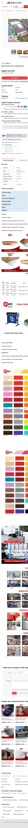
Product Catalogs (22, 776)
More (2, 817)
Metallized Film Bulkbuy (18, 814)
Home (2, 10)
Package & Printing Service (21, 10)
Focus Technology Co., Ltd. (18, 822)
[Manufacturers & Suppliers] (14, 2)
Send (14, 693)
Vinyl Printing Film (7, 810)
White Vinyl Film (6, 814)
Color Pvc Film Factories (8, 807)
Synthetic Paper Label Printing (10, 800)
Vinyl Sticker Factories (22, 807)
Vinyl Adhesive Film (18, 810)
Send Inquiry (14, 78)
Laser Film (17, 779)
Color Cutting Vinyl (5, 784)
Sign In (3, 153)
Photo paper (4, 781)
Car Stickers (4, 779)
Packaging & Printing (10, 10)
